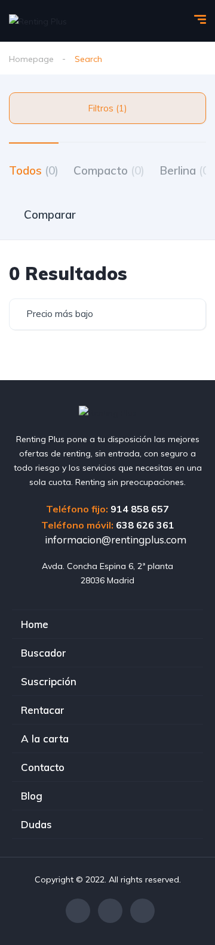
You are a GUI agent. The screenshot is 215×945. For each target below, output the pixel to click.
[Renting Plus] (38, 20)
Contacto (42, 767)
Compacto (109, 170)
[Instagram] (110, 911)
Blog (31, 795)
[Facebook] (78, 911)
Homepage (31, 59)
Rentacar (42, 710)
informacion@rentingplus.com (114, 539)
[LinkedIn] (142, 911)
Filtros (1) (107, 108)
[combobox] (107, 314)
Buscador (43, 652)
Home (34, 624)
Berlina (186, 170)
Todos (34, 170)
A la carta (45, 738)
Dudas (36, 824)
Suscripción (48, 681)
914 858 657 (139, 509)
